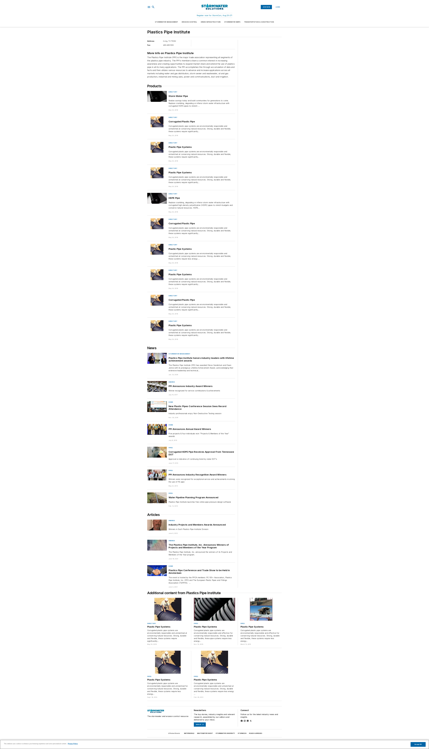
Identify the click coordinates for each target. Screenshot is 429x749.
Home (171, 402)
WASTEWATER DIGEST (205, 733)
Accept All (418, 744)
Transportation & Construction (259, 22)
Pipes (171, 448)
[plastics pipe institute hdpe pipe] (157, 198)
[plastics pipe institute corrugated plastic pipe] (157, 121)
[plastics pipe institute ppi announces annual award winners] (157, 429)
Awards (172, 382)
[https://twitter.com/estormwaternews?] (251, 721)
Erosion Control (189, 22)
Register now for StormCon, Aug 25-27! (214, 15)
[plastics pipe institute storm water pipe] (157, 96)
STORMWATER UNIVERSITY (225, 733)
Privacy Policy (73, 744)
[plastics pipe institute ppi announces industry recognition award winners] (157, 475)
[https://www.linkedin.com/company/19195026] (248, 721)
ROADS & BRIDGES (255, 733)
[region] (214, 744)
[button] (149, 7)
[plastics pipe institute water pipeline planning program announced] (157, 497)
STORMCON (242, 733)
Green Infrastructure (211, 22)
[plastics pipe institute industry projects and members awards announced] (157, 525)
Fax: (149, 45)
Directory (173, 92)
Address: (151, 41)
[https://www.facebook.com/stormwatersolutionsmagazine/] (242, 721)
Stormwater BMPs (232, 22)
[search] (153, 7)
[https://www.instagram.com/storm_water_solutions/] (245, 721)
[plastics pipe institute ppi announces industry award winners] (157, 386)
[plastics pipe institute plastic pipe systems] (157, 147)
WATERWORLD (189, 733)
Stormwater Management (166, 22)
